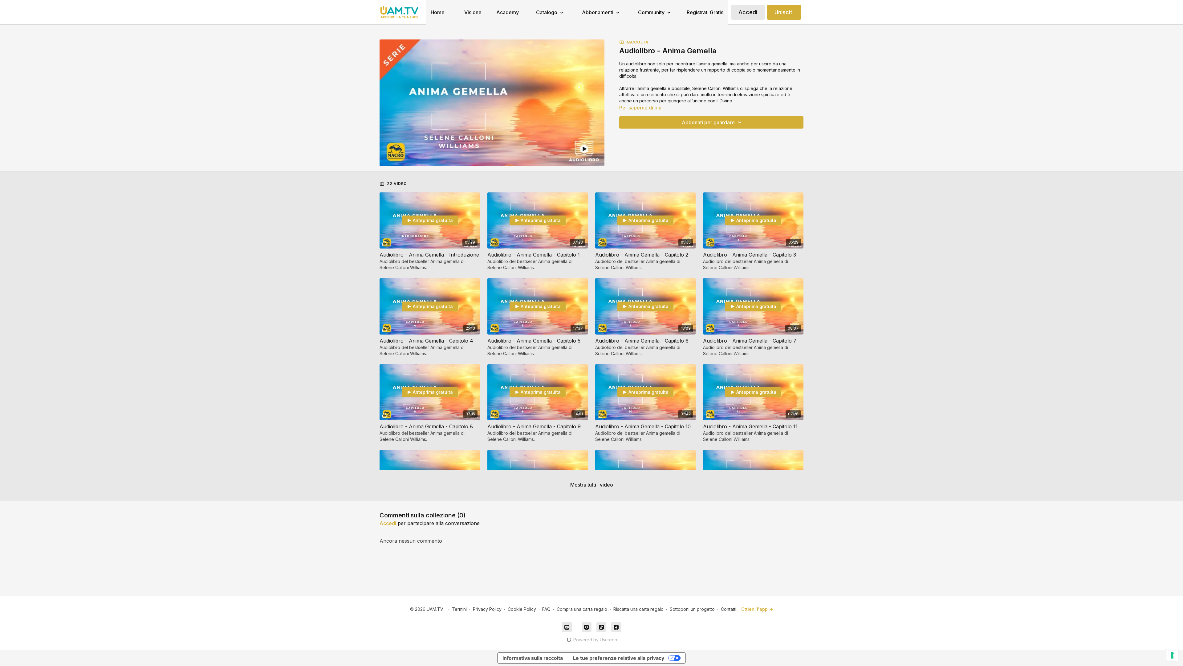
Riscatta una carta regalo (638, 609)
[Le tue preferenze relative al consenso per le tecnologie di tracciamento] (1172, 655)
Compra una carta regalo (582, 609)
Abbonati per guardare (708, 122)
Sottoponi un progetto (692, 609)
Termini (459, 609)
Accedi (388, 523)
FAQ (546, 609)
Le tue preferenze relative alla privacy (618, 658)
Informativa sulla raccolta (532, 658)
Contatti (728, 609)
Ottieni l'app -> (757, 609)
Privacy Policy (487, 609)
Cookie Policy (522, 609)
